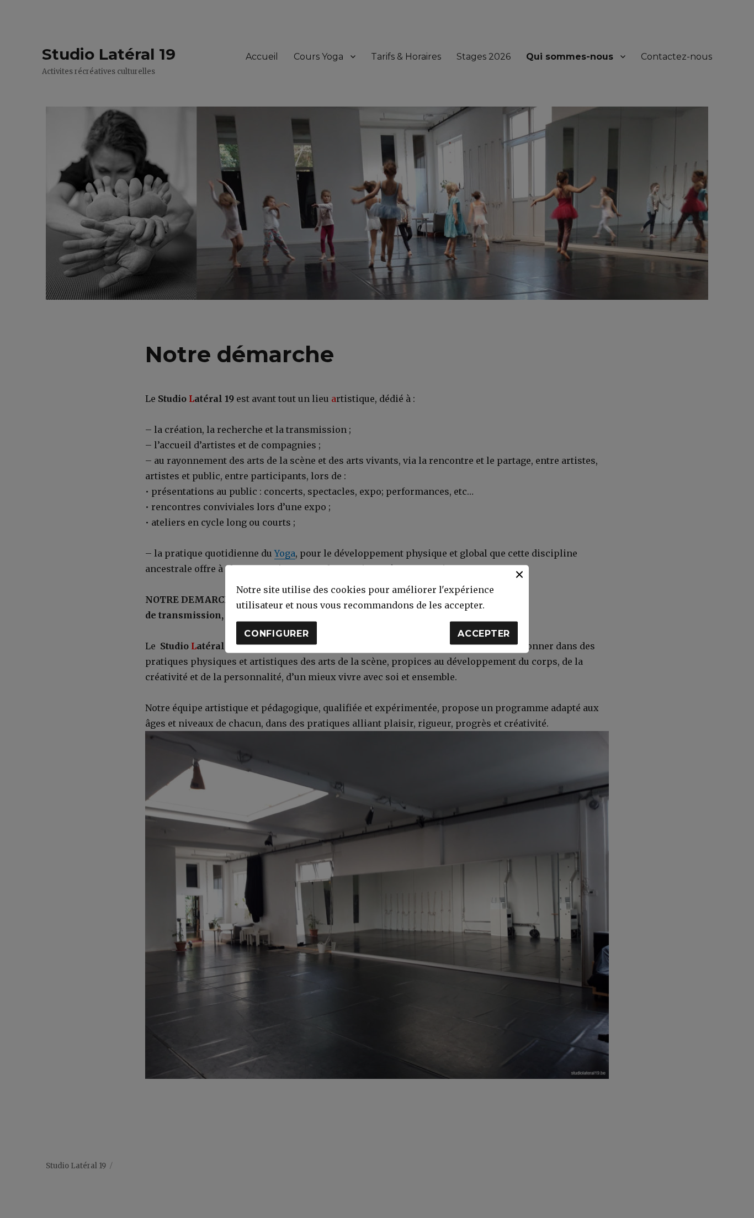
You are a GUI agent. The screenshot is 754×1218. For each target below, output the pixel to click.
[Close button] (519, 574)
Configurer (276, 633)
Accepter (484, 633)
